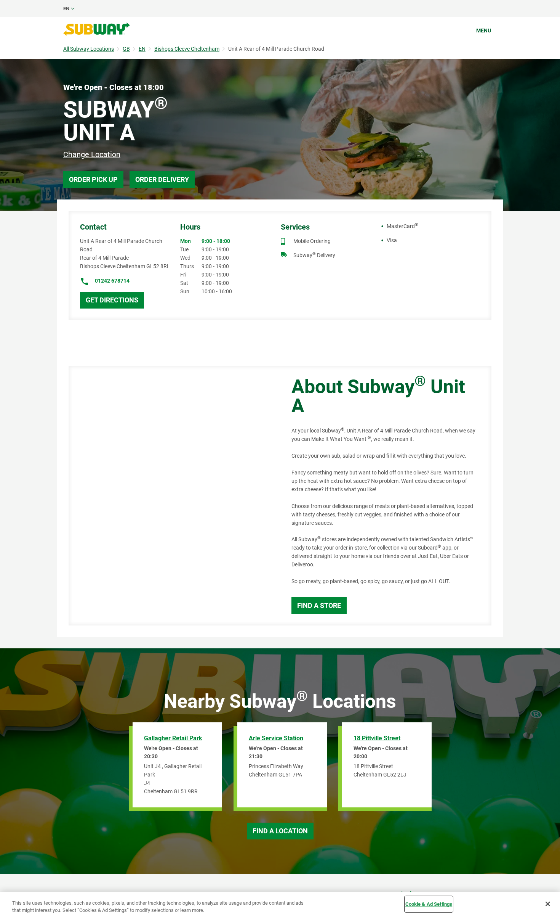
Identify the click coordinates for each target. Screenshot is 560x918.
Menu (483, 30)
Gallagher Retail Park (173, 738)
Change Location (91, 154)
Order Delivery (162, 179)
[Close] (547, 903)
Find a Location (280, 831)
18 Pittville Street (377, 738)
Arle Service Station (276, 738)
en (66, 8)
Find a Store (319, 605)
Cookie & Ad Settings (429, 904)
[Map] (171, 495)
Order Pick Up (93, 179)
